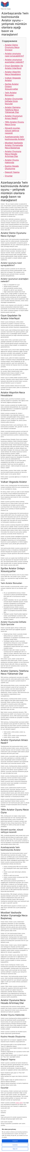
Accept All (15, 1140)
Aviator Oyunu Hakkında (12, 161)
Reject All (15, 1148)
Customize (15, 1144)
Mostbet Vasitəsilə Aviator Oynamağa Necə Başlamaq (14, 145)
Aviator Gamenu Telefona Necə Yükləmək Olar (12, 109)
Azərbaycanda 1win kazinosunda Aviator (15, 137)
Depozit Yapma (12, 172)
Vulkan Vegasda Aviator (13, 79)
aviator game (19, 1102)
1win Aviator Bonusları (11, 93)
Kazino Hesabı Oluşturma (12, 167)
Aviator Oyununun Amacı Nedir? (13, 117)
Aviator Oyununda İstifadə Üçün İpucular (13, 101)
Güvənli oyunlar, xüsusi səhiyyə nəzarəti (12, 130)
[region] (15, 1139)
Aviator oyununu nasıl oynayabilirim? (14, 54)
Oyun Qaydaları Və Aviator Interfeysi (14, 66)
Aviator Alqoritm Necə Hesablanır (13, 73)
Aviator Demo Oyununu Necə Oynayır (12, 47)
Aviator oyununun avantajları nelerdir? (14, 60)
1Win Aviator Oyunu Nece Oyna (14, 123)
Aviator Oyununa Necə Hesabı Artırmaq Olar (13, 154)
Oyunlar (9, 176)
